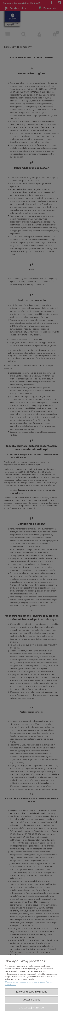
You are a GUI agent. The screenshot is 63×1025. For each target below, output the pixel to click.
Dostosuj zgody (31, 999)
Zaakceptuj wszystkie (31, 1007)
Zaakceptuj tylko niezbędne (31, 991)
